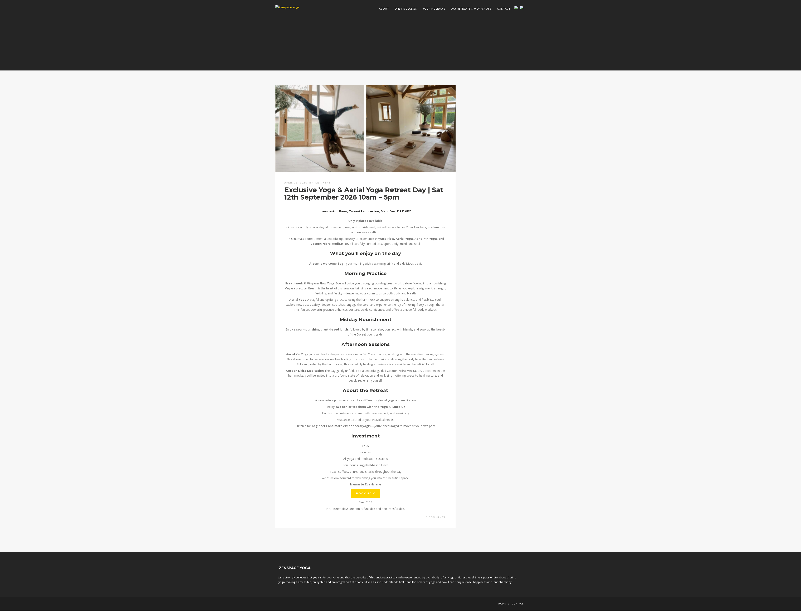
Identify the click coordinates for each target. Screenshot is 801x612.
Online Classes (406, 8)
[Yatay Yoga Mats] (522, 7)
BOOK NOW (365, 493)
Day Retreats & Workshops (471, 8)
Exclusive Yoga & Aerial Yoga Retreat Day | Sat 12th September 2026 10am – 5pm (363, 193)
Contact (503, 8)
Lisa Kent (323, 182)
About (384, 8)
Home (502, 603)
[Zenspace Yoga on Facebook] (517, 7)
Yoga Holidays (434, 8)
